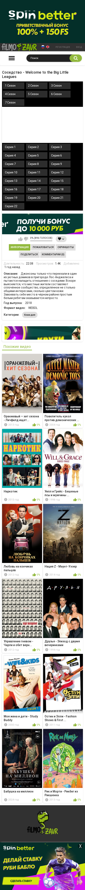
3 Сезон (56, 85)
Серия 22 (11, 206)
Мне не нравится (26, 239)
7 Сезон (10, 102)
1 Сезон (10, 85)
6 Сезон (56, 94)
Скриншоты (66, 247)
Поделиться (29, 254)
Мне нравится (20, 239)
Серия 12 (57, 172)
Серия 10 (11, 172)
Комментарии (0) (53, 254)
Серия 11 (34, 172)
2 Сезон (33, 85)
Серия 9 (56, 164)
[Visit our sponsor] (42, 224)
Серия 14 (34, 180)
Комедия (29, 314)
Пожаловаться (43, 247)
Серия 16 (11, 189)
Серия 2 (33, 147)
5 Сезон (33, 94)
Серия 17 (34, 189)
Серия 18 (57, 189)
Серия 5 (33, 155)
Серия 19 (11, 197)
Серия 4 (10, 155)
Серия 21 (57, 197)
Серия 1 (10, 147)
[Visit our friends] (42, 333)
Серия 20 (34, 197)
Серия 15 (57, 180)
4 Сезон (10, 94)
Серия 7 (10, 164)
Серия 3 (56, 147)
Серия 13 (11, 180)
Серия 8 (33, 164)
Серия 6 (56, 155)
